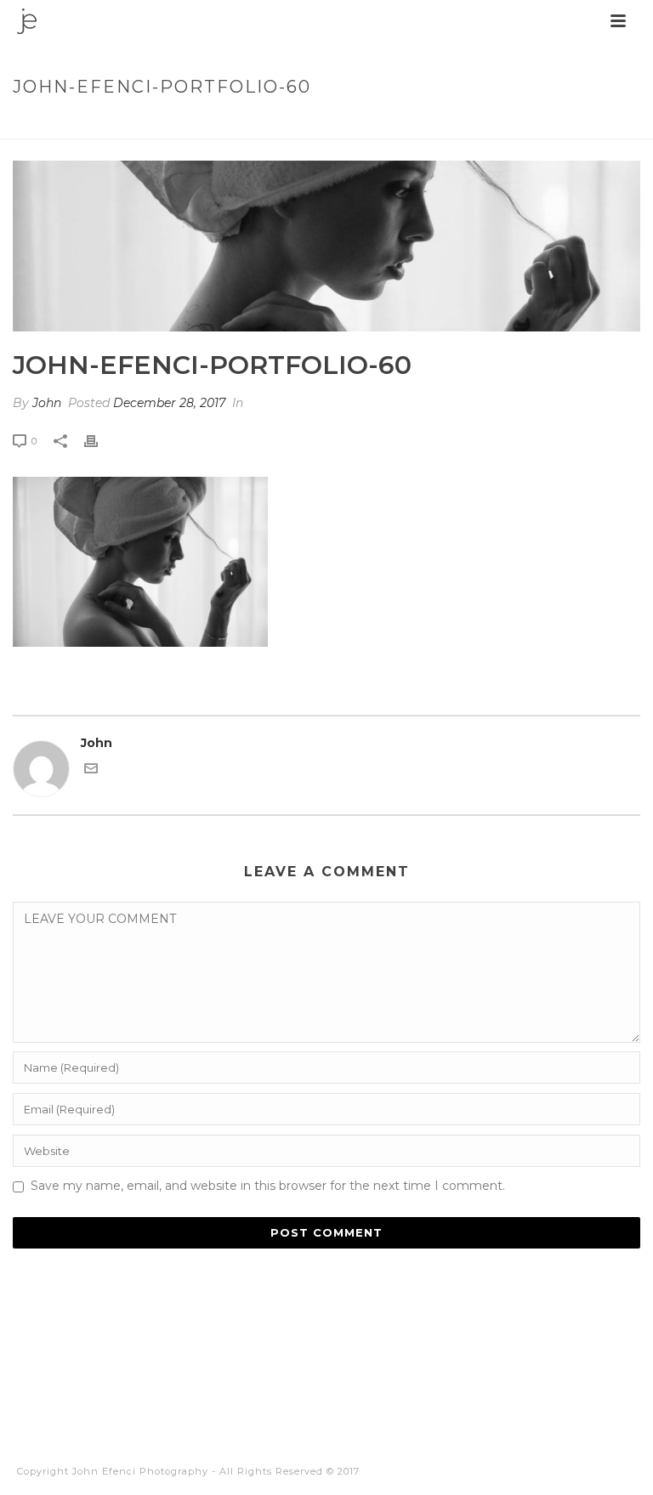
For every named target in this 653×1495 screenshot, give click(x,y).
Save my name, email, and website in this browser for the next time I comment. (268, 1185)
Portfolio (422, 122)
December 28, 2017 (169, 403)
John (46, 403)
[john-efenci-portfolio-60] (326, 246)
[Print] (99, 440)
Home (363, 122)
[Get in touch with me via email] (91, 771)
